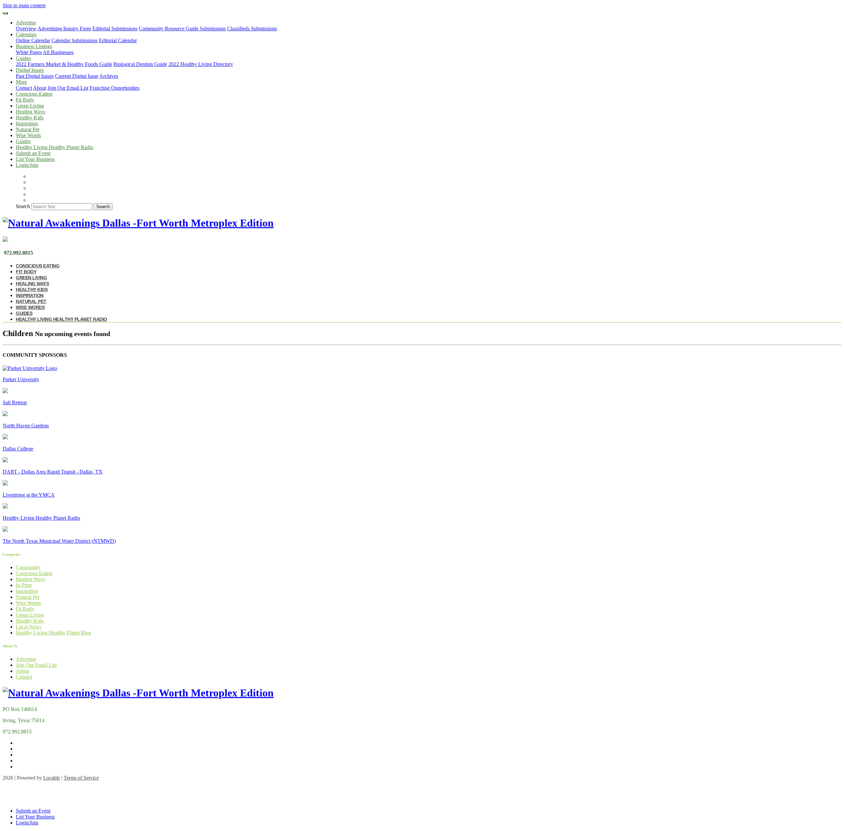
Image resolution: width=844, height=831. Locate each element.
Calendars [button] (26, 34)
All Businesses (58, 52)
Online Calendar (33, 40)
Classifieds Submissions (252, 28)
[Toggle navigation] (5, 13)
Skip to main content (24, 5)
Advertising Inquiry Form (64, 28)
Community (28, 567)
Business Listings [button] (34, 46)
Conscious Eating (34, 94)
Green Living (30, 105)
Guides (23, 141)
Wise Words (28, 135)
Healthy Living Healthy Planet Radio (54, 147)
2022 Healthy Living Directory (200, 64)
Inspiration (27, 123)
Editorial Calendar (118, 40)
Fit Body (25, 100)
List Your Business (35, 159)
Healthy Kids (30, 117)
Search (23, 206)
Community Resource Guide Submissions (182, 28)
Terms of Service (81, 778)
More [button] (21, 82)
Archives (108, 76)
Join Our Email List (67, 88)
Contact (24, 88)
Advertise (26, 659)
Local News (28, 627)
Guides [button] (23, 58)
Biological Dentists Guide (140, 64)
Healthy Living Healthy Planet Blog (53, 632)
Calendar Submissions (74, 40)
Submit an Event (33, 153)
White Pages (29, 52)
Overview (26, 28)
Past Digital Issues (35, 76)
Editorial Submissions (114, 28)
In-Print (24, 585)
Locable (51, 778)
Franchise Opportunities (114, 88)
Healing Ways (30, 111)
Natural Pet (27, 129)
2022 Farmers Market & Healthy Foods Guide (64, 64)
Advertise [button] (26, 22)
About (39, 88)
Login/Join (27, 165)
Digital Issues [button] (30, 70)
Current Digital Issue (76, 76)
